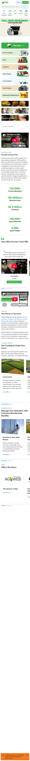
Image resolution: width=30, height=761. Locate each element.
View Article (6, 492)
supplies (14, 321)
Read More (6, 454)
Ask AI (24, 6)
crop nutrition (18, 319)
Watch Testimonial (13, 282)
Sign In (19, 2)
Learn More (6, 392)
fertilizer (10, 319)
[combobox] (13, 7)
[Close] (27, 755)
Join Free (25, 2)
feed (7, 321)
